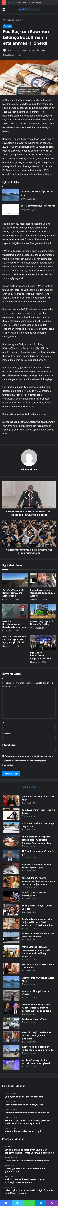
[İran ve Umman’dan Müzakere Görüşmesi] (11, 968)
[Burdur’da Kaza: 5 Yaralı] (11, 1023)
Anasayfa (9, 20)
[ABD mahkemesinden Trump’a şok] (11, 855)
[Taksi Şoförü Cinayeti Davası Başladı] (11, 909)
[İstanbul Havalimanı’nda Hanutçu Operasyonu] (15, 611)
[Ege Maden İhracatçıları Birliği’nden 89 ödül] (43, 642)
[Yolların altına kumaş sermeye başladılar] (11, 827)
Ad (4, 722)
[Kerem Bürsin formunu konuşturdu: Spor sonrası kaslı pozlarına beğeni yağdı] (11, 882)
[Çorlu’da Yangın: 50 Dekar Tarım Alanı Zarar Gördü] (15, 580)
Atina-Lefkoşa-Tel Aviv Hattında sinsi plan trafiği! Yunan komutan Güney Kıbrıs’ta (36, 951)
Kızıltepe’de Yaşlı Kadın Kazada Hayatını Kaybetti (36, 1062)
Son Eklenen (29, 786)
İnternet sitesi (9, 745)
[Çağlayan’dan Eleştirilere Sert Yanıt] (11, 800)
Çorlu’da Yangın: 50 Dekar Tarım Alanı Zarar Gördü (13, 593)
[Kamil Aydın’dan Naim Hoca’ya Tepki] (11, 814)
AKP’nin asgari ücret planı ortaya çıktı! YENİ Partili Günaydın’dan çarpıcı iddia (36, 840)
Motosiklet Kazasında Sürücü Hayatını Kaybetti (38, 935)
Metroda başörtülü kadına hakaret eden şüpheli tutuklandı (36, 1035)
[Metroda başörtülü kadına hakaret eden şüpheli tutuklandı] (11, 1036)
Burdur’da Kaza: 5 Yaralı (35, 1019)
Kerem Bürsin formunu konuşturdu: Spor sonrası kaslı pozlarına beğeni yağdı (38, 881)
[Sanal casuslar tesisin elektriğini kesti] (11, 896)
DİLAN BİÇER (29, 469)
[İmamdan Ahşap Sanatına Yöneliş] (11, 995)
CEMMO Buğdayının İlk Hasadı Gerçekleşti (42, 623)
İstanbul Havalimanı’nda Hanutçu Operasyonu (14, 624)
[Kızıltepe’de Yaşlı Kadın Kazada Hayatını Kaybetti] (11, 1064)
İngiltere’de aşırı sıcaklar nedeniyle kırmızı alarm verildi (38, 1048)
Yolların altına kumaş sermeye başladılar (26, 2)
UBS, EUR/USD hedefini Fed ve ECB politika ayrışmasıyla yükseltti (14, 639)
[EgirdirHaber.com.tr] (29, 9)
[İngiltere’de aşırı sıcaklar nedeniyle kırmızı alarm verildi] (11, 1051)
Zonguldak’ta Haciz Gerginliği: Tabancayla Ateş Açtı (42, 593)
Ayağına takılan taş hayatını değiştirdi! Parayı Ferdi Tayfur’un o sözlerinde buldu (37, 922)
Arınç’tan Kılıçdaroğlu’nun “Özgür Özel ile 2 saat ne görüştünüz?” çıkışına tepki (36, 1007)
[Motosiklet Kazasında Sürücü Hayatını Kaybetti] (11, 937)
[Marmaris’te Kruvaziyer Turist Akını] (10, 195)
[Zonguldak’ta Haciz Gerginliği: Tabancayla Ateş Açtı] (43, 580)
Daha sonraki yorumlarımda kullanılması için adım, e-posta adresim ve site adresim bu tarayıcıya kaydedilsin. (27, 760)
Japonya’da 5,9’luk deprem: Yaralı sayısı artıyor (37, 866)
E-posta (6, 733)
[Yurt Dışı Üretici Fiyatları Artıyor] (10, 209)
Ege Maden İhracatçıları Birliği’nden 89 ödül (40, 655)
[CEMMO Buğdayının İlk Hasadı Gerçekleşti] (43, 611)
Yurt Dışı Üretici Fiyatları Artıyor (38, 205)
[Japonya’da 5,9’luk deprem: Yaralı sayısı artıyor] (11, 868)
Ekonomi (19, 20)
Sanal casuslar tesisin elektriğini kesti (34, 894)
